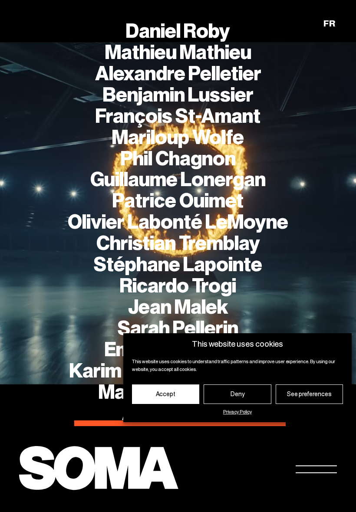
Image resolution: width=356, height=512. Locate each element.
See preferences (309, 394)
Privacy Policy (237, 412)
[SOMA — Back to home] (98, 469)
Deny (238, 394)
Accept (165, 394)
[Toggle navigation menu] (316, 469)
